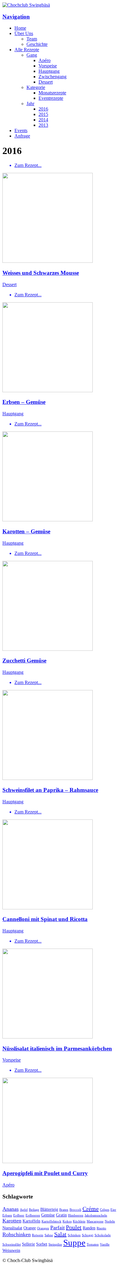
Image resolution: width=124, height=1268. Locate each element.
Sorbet (41, 1244)
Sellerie (28, 1244)
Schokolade (103, 1235)
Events (20, 130)
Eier (113, 1209)
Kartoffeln (31, 1221)
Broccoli (75, 1209)
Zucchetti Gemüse (24, 660)
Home (20, 28)
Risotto (101, 1228)
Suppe (74, 1242)
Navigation (16, 16)
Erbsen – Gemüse (23, 402)
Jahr (30, 103)
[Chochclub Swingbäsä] (26, 4)
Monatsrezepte (52, 92)
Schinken (74, 1235)
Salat (60, 1234)
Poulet (74, 1227)
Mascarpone (95, 1221)
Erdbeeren (33, 1215)
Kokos (67, 1221)
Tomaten (93, 1244)
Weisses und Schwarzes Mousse (40, 273)
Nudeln (110, 1221)
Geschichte (37, 44)
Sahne (49, 1235)
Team (31, 38)
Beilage (34, 1209)
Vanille (105, 1244)
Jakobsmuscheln (96, 1215)
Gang (31, 55)
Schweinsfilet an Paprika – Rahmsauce (50, 790)
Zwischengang (53, 76)
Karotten (11, 1221)
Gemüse (48, 1215)
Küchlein (79, 1221)
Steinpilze (55, 1244)
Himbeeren (75, 1215)
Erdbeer (18, 1215)
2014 (43, 119)
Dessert (46, 81)
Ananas (10, 1209)
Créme (90, 1208)
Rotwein (37, 1235)
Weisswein (11, 1250)
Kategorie (35, 87)
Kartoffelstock (51, 1221)
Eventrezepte (51, 98)
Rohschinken (16, 1234)
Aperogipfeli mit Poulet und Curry (45, 1173)
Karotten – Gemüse (26, 531)
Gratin (61, 1215)
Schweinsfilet (11, 1244)
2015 (43, 114)
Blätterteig (49, 1209)
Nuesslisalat (12, 1227)
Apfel (24, 1209)
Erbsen (7, 1215)
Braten (63, 1209)
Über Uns (23, 33)
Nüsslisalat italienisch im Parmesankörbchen (57, 1048)
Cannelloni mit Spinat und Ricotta (45, 919)
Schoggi (87, 1235)
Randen (89, 1227)
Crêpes (104, 1209)
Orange (29, 1227)
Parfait (57, 1228)
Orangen (43, 1228)
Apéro (45, 60)
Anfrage (22, 135)
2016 (43, 108)
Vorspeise (48, 65)
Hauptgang (49, 71)
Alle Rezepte (26, 49)
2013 (43, 125)
